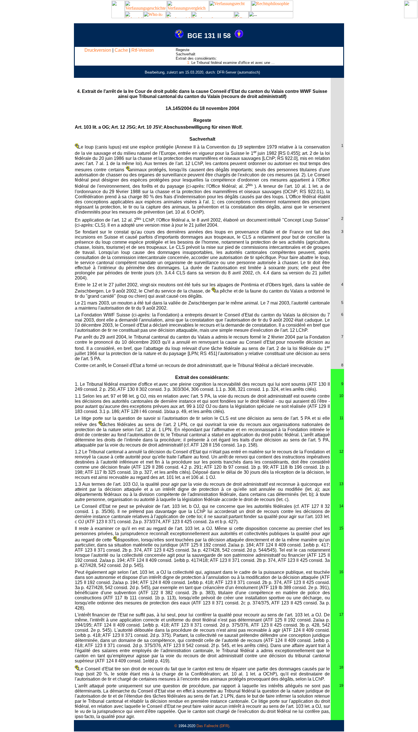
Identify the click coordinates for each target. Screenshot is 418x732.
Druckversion (97, 50)
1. (188, 63)
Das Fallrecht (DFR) (212, 726)
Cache (121, 50)
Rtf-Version (142, 50)
